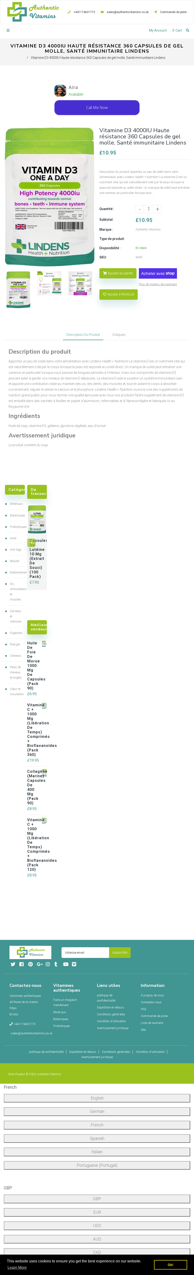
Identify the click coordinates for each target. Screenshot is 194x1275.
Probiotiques (16, 527)
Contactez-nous (151, 1002)
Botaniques (16, 515)
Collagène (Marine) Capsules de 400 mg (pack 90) (32, 787)
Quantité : (106, 209)
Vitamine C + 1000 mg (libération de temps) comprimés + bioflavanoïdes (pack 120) (32, 845)
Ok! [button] (170, 1265)
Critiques (118, 335)
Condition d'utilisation (111, 1021)
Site (143, 1029)
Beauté (14, 561)
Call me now (97, 107)
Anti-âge (15, 549)
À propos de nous (152, 995)
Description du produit (83, 335)
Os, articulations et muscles (16, 591)
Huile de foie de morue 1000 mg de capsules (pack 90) (32, 665)
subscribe (119, 952)
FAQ (143, 1009)
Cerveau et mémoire (15, 616)
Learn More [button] (17, 1268)
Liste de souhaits (152, 1023)
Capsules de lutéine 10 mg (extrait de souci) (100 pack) (37, 558)
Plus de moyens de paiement (158, 284)
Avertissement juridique (112, 1028)
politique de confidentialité (106, 998)
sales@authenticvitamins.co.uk (128, 12)
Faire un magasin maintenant (65, 1002)
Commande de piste (173, 12)
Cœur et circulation (16, 691)
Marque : (106, 229)
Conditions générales (111, 1014)
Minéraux (16, 504)
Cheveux (15, 655)
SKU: (103, 257)
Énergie (15, 644)
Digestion (16, 633)
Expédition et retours (110, 1007)
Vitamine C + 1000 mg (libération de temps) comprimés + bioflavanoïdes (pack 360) (32, 730)
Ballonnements (16, 572)
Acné (13, 538)
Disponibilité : (110, 248)
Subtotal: (106, 219)
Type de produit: (112, 239)
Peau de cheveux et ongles (16, 672)
